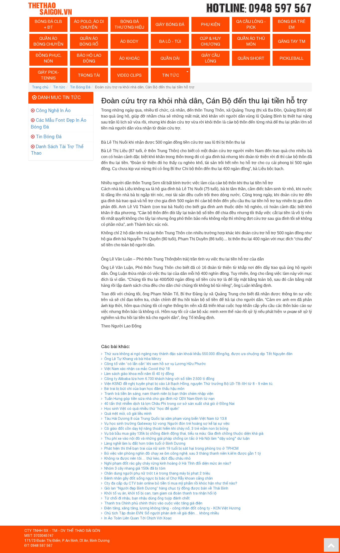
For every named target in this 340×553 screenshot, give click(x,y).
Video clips (129, 75)
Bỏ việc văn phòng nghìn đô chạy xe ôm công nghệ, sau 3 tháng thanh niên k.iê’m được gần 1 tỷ (181, 453)
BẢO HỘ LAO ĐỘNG (89, 58)
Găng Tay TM (291, 41)
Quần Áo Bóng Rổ (88, 41)
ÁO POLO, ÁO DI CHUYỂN (89, 24)
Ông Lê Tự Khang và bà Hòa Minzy (131, 359)
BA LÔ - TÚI (170, 41)
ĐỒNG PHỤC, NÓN (48, 58)
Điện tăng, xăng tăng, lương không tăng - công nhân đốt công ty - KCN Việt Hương (171, 508)
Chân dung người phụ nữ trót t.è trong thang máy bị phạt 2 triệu (156, 473)
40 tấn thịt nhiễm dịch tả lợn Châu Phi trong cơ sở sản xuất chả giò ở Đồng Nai (168, 404)
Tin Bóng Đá (80, 87)
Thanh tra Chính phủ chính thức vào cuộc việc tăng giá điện (152, 503)
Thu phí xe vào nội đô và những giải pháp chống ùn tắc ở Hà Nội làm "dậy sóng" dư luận (176, 438)
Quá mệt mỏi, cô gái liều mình (127, 414)
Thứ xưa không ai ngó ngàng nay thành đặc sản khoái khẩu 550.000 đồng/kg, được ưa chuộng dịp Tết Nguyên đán (197, 354)
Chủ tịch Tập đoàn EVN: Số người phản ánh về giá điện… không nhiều (160, 513)
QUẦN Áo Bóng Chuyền (48, 41)
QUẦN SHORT (251, 58)
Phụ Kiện (210, 24)
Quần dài (170, 58)
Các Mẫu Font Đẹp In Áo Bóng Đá (58, 123)
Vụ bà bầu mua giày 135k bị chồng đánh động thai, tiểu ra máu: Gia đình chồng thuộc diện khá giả (182, 433)
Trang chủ (40, 87)
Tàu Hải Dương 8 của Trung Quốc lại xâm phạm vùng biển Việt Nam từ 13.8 (164, 419)
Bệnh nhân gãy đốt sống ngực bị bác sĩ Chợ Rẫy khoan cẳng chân (157, 478)
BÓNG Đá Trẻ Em (291, 24)
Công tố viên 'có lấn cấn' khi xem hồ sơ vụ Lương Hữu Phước (154, 364)
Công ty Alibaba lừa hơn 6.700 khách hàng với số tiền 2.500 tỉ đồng (158, 379)
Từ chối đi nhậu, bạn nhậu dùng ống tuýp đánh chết (146, 498)
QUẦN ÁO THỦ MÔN (251, 41)
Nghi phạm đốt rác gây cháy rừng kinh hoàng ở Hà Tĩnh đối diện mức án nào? (166, 463)
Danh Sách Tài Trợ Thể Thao (57, 150)
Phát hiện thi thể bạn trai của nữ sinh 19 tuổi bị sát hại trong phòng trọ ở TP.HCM (170, 448)
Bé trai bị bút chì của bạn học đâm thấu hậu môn (143, 389)
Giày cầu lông (210, 58)
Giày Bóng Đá (170, 24)
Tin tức (170, 75)
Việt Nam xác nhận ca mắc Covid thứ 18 (136, 369)
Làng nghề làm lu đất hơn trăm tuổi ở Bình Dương (143, 443)
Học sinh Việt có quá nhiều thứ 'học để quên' (140, 409)
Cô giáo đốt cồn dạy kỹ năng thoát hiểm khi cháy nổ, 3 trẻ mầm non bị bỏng (165, 428)
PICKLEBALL (291, 58)
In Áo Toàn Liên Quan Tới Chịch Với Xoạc (137, 518)
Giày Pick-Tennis (48, 75)
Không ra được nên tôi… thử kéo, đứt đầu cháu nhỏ (146, 458)
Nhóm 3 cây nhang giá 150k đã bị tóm (134, 468)
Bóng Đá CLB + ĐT (48, 24)
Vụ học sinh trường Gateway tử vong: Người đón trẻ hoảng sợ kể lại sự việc (166, 424)
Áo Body (129, 41)
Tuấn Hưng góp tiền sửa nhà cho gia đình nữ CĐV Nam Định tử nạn (158, 399)
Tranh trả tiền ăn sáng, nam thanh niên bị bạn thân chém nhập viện (157, 394)
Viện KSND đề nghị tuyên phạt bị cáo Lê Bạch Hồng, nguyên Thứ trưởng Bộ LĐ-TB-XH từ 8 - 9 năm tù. (187, 384)
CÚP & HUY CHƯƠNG (210, 41)
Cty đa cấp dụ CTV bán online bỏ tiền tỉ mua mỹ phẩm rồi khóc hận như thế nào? (169, 483)
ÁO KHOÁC (129, 58)
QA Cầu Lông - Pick (251, 24)
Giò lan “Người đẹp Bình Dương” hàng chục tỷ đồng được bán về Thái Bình (165, 488)
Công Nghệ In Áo (53, 110)
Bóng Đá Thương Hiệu (129, 24)
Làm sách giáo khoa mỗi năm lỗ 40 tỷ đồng (138, 374)
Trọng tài (89, 75)
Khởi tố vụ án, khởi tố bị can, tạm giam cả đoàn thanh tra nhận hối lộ (159, 493)
